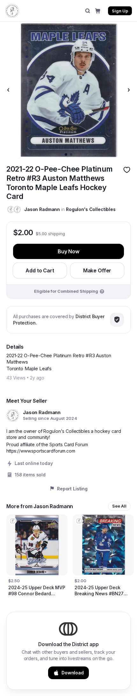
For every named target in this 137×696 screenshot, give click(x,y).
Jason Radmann (42, 209)
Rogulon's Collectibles (91, 209)
